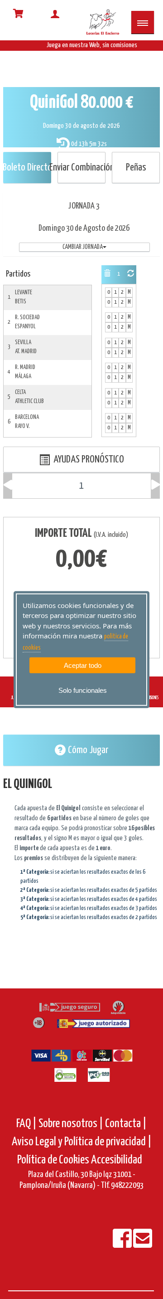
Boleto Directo (27, 167)
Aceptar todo (82, 665)
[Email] (142, 1244)
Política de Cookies (53, 1160)
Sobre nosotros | (70, 1124)
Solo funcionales (82, 690)
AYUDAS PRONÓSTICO (87, 459)
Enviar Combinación (81, 167)
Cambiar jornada (82, 247)
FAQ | (27, 1124)
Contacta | (126, 1124)
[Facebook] (123, 1244)
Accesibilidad (116, 1160)
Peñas (136, 167)
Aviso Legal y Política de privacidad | (82, 1142)
